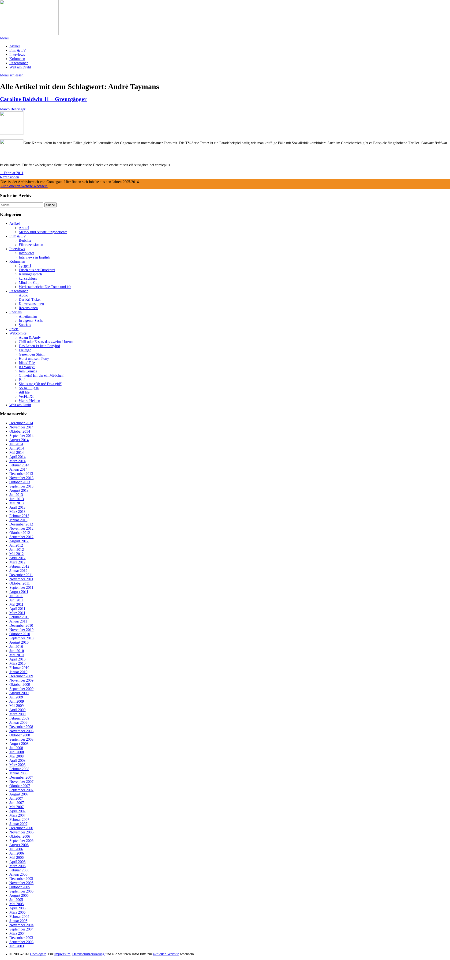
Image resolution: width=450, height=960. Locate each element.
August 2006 (19, 845)
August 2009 (19, 693)
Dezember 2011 (21, 575)
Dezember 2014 (21, 423)
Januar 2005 (18, 921)
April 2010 (17, 659)
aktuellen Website (166, 954)
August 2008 (19, 744)
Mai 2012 (16, 554)
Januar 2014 (18, 469)
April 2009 (17, 710)
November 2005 (21, 883)
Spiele (14, 329)
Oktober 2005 (19, 887)
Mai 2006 (16, 857)
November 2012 (21, 528)
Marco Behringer (12, 109)
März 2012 (17, 562)
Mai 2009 (16, 706)
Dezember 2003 (21, 938)
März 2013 (17, 512)
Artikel (14, 46)
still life (24, 392)
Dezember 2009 (21, 676)
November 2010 (21, 630)
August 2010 (19, 642)
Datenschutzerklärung (88, 954)
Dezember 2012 (21, 524)
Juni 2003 (16, 946)
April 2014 (17, 457)
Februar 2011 (19, 617)
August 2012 (19, 541)
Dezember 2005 (21, 879)
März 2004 (17, 933)
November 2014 (21, 427)
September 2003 (21, 942)
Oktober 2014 (19, 431)
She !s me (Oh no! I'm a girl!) (40, 384)
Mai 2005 (16, 904)
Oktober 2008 (19, 735)
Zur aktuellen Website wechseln (24, 186)
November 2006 (21, 832)
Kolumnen (17, 59)
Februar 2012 (19, 566)
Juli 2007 (16, 798)
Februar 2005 (19, 917)
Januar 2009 (18, 722)
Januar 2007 (18, 824)
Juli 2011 (16, 596)
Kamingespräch (30, 274)
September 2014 (21, 436)
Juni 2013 (16, 499)
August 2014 (19, 440)
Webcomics (17, 333)
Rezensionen (18, 63)
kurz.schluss (28, 278)
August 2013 (19, 490)
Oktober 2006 (19, 836)
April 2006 (17, 862)
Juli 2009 (16, 697)
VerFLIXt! (26, 396)
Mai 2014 (16, 452)
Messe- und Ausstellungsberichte (43, 232)
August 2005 (19, 895)
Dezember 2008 (21, 727)
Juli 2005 (16, 900)
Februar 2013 (19, 516)
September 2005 (21, 891)
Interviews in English (34, 257)
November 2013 (21, 478)
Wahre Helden (29, 401)
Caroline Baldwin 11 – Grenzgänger (43, 99)
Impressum (62, 954)
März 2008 (17, 765)
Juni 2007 (16, 803)
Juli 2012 (16, 545)
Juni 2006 (16, 853)
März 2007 (17, 815)
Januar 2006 (18, 874)
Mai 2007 (16, 807)
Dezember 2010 (21, 625)
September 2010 (21, 638)
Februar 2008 (19, 769)
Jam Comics (28, 371)
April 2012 (17, 558)
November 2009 (21, 680)
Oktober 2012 (19, 533)
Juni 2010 (16, 651)
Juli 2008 (16, 748)
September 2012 (21, 537)
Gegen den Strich (32, 354)
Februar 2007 (19, 819)
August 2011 (18, 592)
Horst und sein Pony (34, 358)
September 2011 (21, 587)
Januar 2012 (18, 571)
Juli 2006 (16, 849)
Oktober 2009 (19, 684)
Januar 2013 (18, 520)
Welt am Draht (20, 67)
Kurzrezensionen (31, 304)
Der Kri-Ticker (30, 299)
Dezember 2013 (21, 474)
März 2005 (17, 912)
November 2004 (21, 925)
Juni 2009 (16, 701)
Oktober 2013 (19, 482)
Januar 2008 (18, 773)
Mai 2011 (16, 604)
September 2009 (21, 689)
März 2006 (17, 866)
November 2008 (21, 731)
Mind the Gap (29, 283)
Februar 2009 (19, 718)
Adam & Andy (30, 337)
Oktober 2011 (19, 583)
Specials (15, 312)
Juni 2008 (16, 752)
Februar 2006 (19, 870)
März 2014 (17, 461)
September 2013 (21, 486)
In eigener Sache (31, 320)
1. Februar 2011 (11, 173)
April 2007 (17, 811)
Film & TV (17, 50)
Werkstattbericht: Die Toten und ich (45, 287)
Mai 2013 (16, 503)
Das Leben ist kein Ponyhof (39, 346)
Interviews (17, 54)
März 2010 (17, 663)
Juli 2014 (16, 444)
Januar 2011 (18, 621)
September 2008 (21, 739)
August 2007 (19, 794)
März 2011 (17, 613)
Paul (22, 380)
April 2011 (17, 609)
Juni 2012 (16, 549)
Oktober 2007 (19, 786)
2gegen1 (25, 266)
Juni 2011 (16, 600)
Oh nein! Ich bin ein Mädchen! (41, 375)
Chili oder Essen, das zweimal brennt (46, 342)
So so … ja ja (29, 388)
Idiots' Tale (27, 363)
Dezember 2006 (21, 828)
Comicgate (38, 954)
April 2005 (17, 908)
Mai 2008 (16, 756)
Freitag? (25, 350)
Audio (23, 295)
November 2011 (21, 579)
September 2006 (21, 841)
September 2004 (21, 929)
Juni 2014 (16, 448)
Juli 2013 (16, 495)
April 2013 (17, 507)
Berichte (25, 240)
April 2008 (17, 760)
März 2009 (17, 714)
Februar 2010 (19, 668)
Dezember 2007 (21, 777)
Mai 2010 (16, 655)
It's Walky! (27, 367)
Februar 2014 (19, 465)
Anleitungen (28, 316)
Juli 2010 (16, 647)
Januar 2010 (18, 672)
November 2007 (21, 782)
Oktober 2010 (19, 634)
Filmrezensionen (31, 245)
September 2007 (21, 790)
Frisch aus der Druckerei (37, 270)
